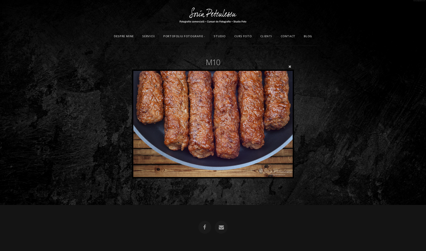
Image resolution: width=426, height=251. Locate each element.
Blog (308, 36)
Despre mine (124, 36)
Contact (288, 36)
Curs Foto (243, 36)
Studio (220, 36)
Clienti (266, 36)
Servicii (148, 36)
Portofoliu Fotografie (183, 36)
